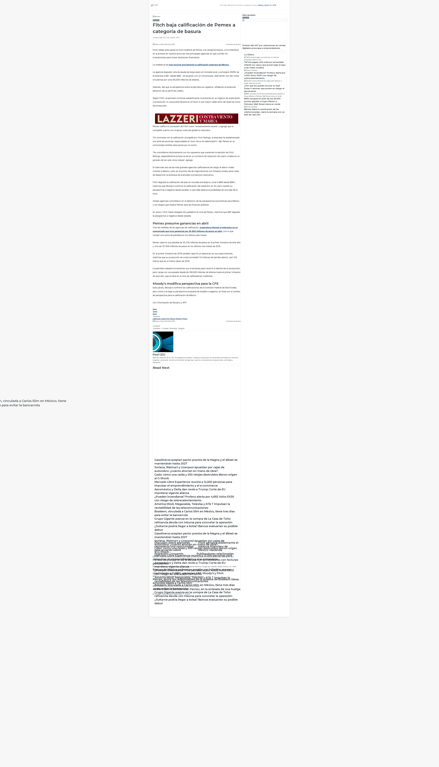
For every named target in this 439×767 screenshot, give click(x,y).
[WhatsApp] (154, 47)
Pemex (185, 319)
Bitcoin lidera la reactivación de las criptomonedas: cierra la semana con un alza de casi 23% (264, 112)
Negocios (156, 20)
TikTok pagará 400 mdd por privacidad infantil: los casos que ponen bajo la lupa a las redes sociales (264, 65)
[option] (196, 375)
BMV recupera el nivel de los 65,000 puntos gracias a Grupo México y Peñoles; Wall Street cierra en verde (262, 101)
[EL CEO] (154, 5)
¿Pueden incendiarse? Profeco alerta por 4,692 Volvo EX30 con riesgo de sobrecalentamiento (264, 75)
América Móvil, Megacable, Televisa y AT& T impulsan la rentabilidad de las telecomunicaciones (106, 390)
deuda (163, 319)
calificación (157, 319)
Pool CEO (171, 44)
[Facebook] (149, 613)
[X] (153, 47)
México (173, 319)
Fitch (168, 319)
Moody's (179, 319)
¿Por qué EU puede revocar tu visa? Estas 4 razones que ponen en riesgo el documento (264, 88)
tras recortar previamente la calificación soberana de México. (199, 65)
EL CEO (187, 594)
